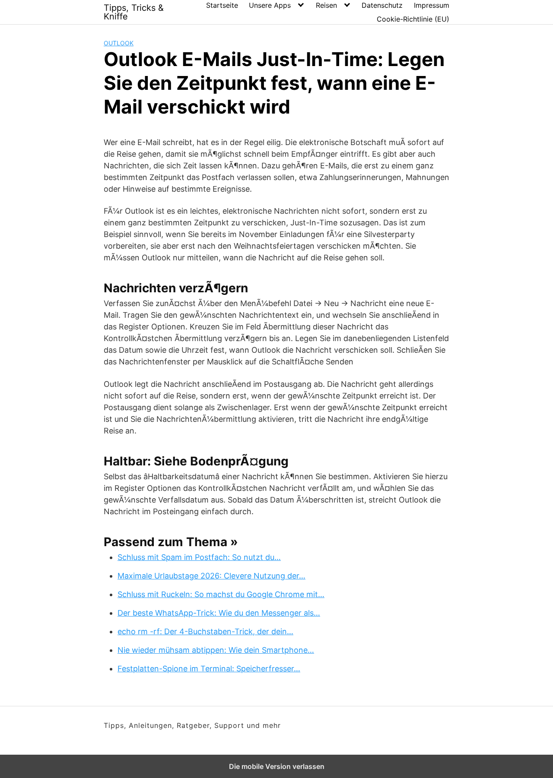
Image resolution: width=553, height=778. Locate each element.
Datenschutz (382, 5)
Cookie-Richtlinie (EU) (413, 19)
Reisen (326, 5)
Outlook (118, 43)
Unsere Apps (270, 5)
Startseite (222, 5)
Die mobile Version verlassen (276, 766)
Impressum (431, 5)
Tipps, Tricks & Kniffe (134, 12)
